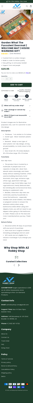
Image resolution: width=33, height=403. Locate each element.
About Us (4, 334)
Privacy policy (6, 362)
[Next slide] (18, 265)
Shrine (26, 390)
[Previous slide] (14, 265)
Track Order (5, 341)
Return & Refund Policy (9, 366)
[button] (2, 6)
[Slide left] (1, 24)
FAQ (2, 344)
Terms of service (7, 359)
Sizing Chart (5, 348)
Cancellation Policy (8, 369)
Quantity (4, 76)
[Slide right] (31, 24)
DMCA (3, 376)
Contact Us (5, 337)
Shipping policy (6, 373)
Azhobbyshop (13, 390)
